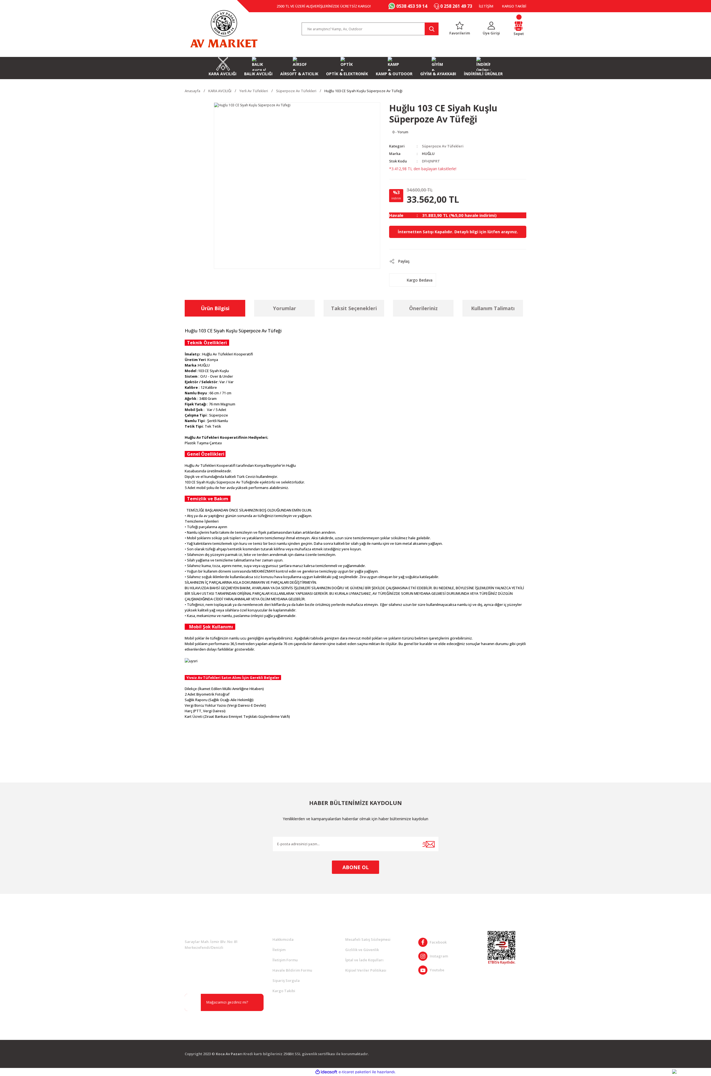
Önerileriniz (423, 308)
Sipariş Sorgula (286, 980)
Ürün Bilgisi (215, 308)
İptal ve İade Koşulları (364, 959)
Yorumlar (284, 308)
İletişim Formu (285, 959)
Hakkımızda (283, 939)
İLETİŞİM (486, 6)
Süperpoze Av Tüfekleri (443, 146)
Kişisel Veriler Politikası (365, 970)
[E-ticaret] (355, 1071)
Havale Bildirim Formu (292, 970)
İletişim (279, 949)
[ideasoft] (326, 1072)
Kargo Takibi (283, 990)
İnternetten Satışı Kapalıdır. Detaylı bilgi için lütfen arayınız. (458, 231)
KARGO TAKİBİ (514, 6)
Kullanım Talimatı (493, 308)
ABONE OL (355, 867)
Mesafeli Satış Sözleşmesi (367, 939)
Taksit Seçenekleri (354, 308)
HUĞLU (428, 153)
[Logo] (224, 29)
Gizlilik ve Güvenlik (362, 949)
